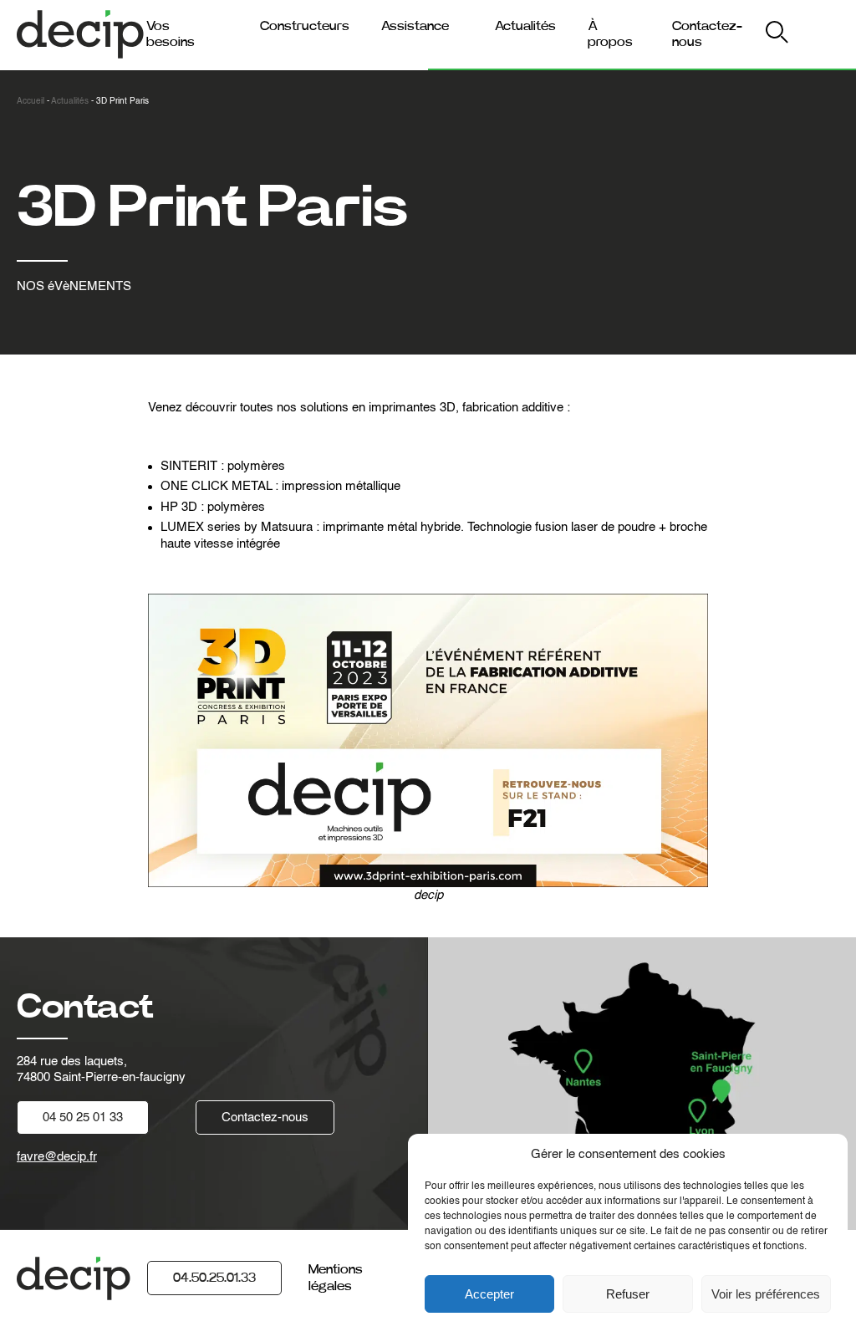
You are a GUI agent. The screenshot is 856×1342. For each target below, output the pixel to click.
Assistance (415, 26)
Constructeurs (304, 26)
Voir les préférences (765, 1294)
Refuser (628, 1294)
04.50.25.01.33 (214, 1277)
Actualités (525, 26)
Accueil (30, 101)
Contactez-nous (265, 1117)
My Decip (804, 34)
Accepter (489, 1294)
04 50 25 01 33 (83, 1117)
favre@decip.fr (57, 1157)
